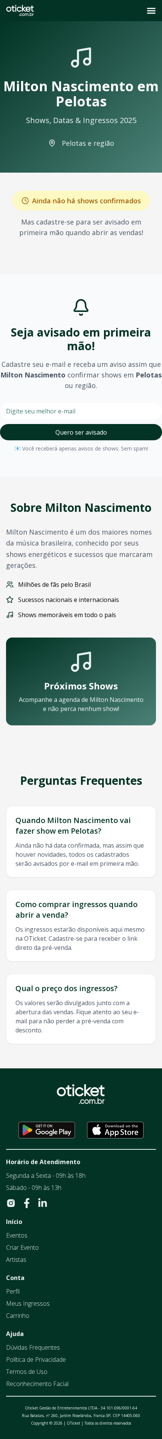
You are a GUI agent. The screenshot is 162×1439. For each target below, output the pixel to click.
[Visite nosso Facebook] (27, 1203)
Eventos (17, 1235)
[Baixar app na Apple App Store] (115, 1130)
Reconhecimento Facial (37, 1384)
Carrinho (17, 1315)
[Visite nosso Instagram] (11, 1203)
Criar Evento (22, 1247)
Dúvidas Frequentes (33, 1347)
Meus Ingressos (28, 1303)
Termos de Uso (26, 1371)
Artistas (16, 1259)
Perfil (13, 1291)
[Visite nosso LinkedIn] (42, 1203)
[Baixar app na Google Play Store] (46, 1130)
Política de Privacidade (36, 1359)
